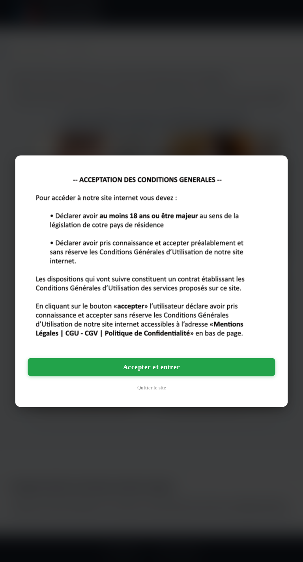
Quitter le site (151, 387)
